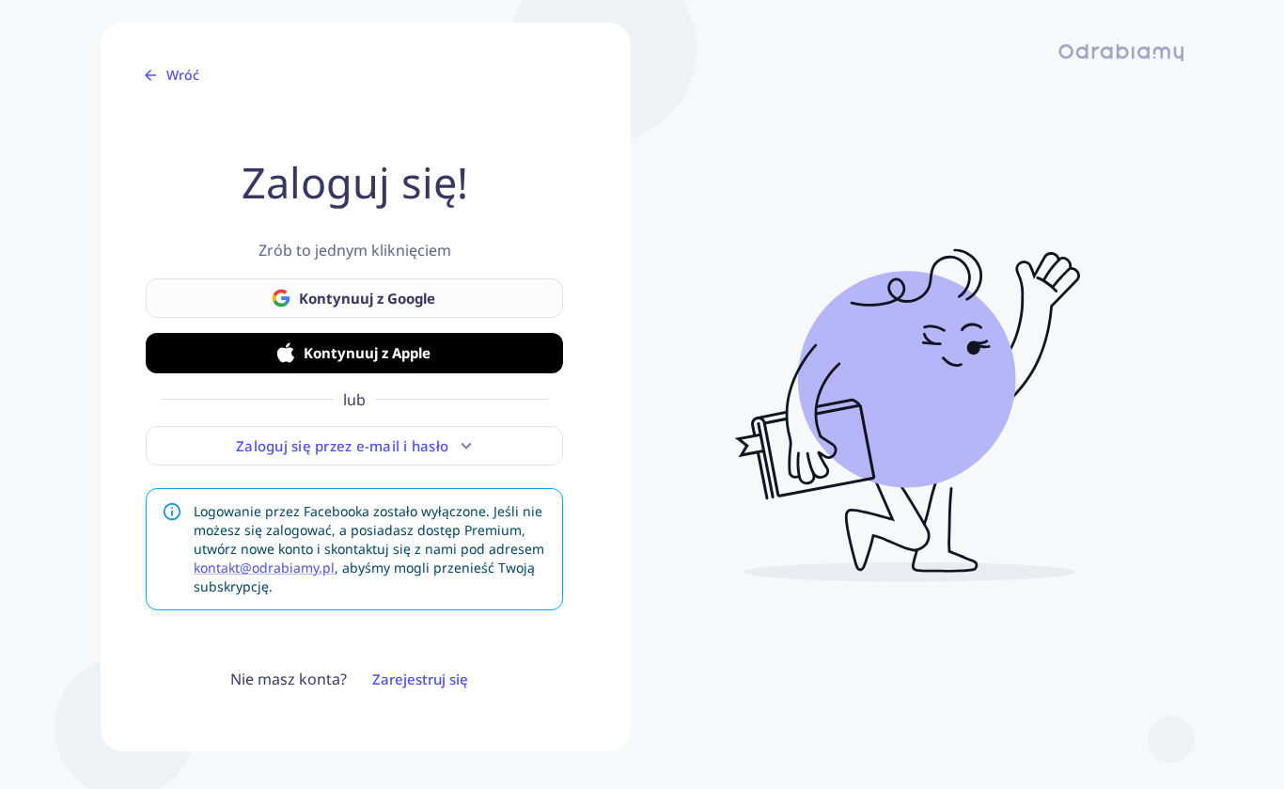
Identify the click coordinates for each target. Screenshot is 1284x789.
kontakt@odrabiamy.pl (264, 567)
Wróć (182, 75)
